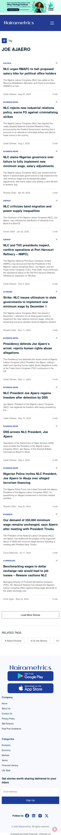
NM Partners (8, 723)
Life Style (6, 770)
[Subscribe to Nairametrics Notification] (54, 829)
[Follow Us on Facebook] (27, 815)
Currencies (9, 560)
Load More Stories (30, 615)
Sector (5, 760)
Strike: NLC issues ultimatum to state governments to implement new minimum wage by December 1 (29, 301)
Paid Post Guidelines (11, 728)
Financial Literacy (10, 765)
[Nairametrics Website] (19, 22)
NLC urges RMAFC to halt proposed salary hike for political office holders (30, 71)
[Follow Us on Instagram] (40, 815)
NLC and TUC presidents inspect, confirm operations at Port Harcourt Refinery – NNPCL (28, 249)
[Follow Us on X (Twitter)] (47, 815)
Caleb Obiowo (9, 94)
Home (4, 703)
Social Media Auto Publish (19, 834)
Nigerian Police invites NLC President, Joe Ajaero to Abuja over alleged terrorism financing (30, 478)
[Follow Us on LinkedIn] (34, 815)
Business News (10, 102)
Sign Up (30, 800)
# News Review (13, 640)
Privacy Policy (8, 718)
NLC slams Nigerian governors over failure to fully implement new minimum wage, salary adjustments (28, 161)
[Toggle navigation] (52, 23)
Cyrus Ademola (10, 552)
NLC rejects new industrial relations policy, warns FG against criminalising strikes (30, 112)
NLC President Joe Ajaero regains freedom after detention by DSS (27, 395)
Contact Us (7, 713)
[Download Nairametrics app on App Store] (30, 688)
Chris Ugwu (8, 598)
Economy (7, 291)
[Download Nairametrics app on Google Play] (30, 676)
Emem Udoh (9, 231)
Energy (7, 200)
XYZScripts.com (45, 834)
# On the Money (39, 640)
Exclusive (6, 745)
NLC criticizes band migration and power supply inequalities (27, 208)
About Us (6, 708)
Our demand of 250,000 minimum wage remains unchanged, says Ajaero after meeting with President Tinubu (30, 524)
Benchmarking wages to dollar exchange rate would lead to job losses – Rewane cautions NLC (25, 570)
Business (7, 514)
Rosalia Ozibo (9, 192)
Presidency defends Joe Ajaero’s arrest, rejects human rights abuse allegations (27, 348)
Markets (5, 755)
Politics (7, 63)
